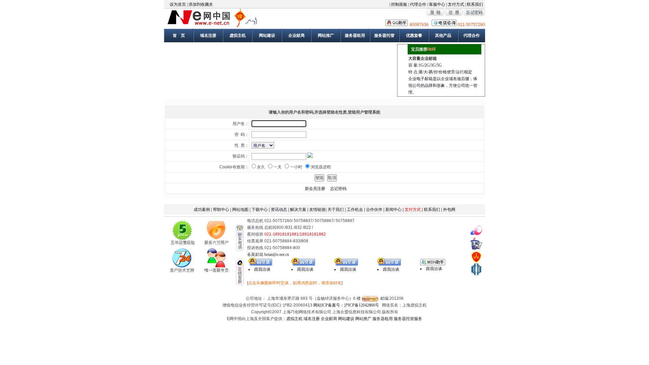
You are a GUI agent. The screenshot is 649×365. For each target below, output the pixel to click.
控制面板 (399, 4)
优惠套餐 (414, 35)
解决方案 (298, 209)
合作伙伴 (374, 209)
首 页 (179, 35)
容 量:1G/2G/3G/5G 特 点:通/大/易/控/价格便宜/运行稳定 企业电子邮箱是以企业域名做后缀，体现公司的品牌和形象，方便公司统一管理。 (442, 79)
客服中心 (437, 4)
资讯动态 (279, 209)
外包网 (449, 209)
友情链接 (317, 209)
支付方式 (456, 4)
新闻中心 (393, 209)
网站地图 (240, 209)
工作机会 (355, 209)
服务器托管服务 (408, 318)
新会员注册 (315, 188)
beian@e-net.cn (276, 254)
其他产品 (443, 35)
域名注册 (208, 35)
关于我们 (335, 209)
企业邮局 (296, 35)
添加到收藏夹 (201, 4)
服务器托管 (384, 35)
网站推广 (326, 35)
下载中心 (259, 209)
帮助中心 (221, 209)
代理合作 (418, 4)
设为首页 (178, 4)
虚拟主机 (238, 35)
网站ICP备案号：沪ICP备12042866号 (346, 305)
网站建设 (267, 35)
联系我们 (475, 4)
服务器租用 (355, 35)
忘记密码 (338, 188)
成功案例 (202, 209)
